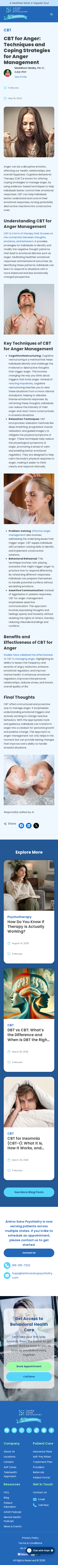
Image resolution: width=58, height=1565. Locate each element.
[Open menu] (51, 14)
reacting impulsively (21, 383)
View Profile (21, 76)
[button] (29, 1376)
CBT (7, 30)
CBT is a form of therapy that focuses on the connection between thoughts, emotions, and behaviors (28, 237)
